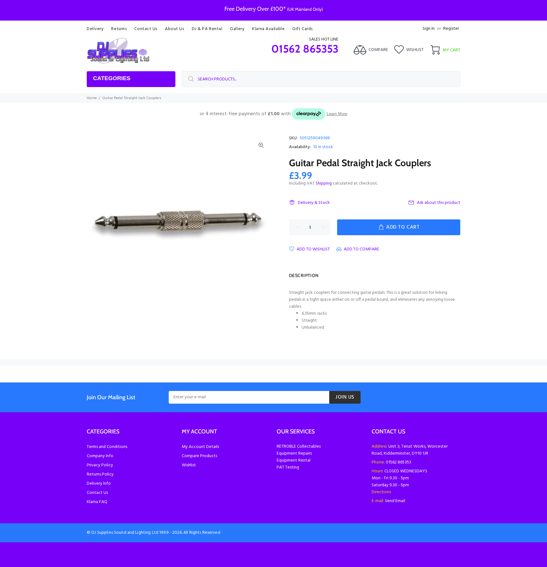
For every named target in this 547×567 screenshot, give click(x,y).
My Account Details (200, 446)
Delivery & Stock (314, 202)
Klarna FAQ (97, 502)
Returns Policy (100, 474)
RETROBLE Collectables (299, 446)
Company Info (100, 456)
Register (451, 28)
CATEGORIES (111, 78)
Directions (381, 492)
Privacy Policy (100, 465)
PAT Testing (288, 467)
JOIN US (345, 397)
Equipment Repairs (294, 453)
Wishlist (189, 465)
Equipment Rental (294, 460)
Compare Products (199, 456)
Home (92, 98)
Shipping (324, 183)
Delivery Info (99, 483)
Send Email (395, 501)
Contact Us (97, 492)
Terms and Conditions (107, 446)
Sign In (429, 28)
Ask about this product (438, 202)
